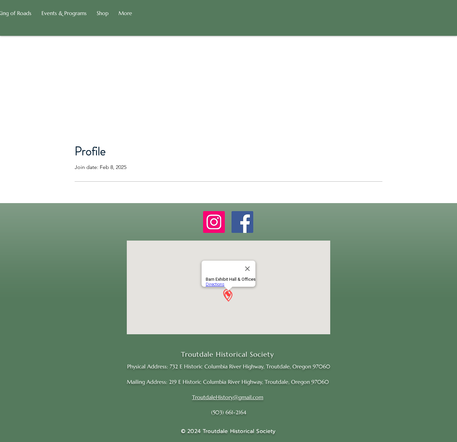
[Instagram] (214, 222)
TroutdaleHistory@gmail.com (227, 397)
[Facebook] (242, 222)
